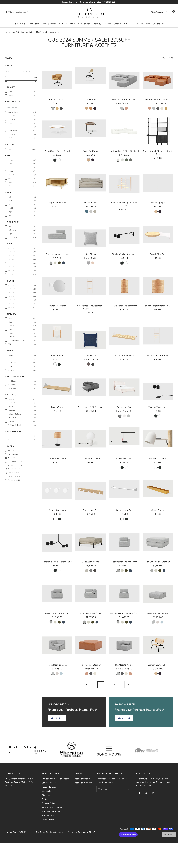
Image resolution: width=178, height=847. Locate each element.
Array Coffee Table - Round (57, 151)
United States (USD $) (16, 832)
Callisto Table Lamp (91, 458)
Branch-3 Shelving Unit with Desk (124, 204)
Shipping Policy (48, 803)
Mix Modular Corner (124, 665)
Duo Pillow (91, 355)
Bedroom (63, 24)
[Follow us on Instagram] (146, 792)
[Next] (127, 684)
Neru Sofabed (90, 202)
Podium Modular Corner (91, 613)
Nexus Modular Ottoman (157, 613)
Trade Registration (82, 779)
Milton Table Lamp (57, 458)
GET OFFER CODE (109, 2)
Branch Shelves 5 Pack (157, 355)
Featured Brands (49, 787)
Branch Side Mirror (57, 305)
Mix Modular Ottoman (91, 665)
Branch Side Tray (158, 254)
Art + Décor (129, 24)
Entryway (97, 24)
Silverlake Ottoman (91, 561)
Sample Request (49, 783)
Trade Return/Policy (83, 783)
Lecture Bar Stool (91, 99)
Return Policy (48, 815)
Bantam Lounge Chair (158, 665)
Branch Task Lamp (157, 458)
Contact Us (46, 799)
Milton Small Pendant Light (124, 305)
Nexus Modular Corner (57, 665)
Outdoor (117, 24)
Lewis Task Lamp (124, 458)
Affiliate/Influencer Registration (55, 779)
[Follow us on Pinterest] (153, 792)
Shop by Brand (143, 24)
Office (72, 24)
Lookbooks (46, 791)
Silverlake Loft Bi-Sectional (90, 407)
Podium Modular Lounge (57, 254)
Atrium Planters (57, 355)
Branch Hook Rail (91, 510)
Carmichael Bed (124, 407)
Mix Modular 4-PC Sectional (158, 99)
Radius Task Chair (57, 99)
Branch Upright (158, 202)
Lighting (107, 24)
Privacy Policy (48, 819)
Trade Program (157, 12)
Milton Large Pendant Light (157, 305)
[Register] (128, 789)
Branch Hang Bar (124, 510)
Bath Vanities (84, 24)
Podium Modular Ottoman (158, 561)
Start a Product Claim (51, 811)
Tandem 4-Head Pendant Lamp (57, 561)
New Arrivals (19, 24)
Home (7, 32)
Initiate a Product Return (52, 807)
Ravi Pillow (90, 254)
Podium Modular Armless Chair (124, 613)
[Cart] (172, 12)
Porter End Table (90, 151)
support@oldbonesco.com (22, 779)
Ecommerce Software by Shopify (81, 832)
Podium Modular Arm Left (57, 613)
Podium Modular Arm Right (124, 561)
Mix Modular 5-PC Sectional (124, 99)
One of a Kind (158, 24)
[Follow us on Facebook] (139, 792)
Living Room (33, 24)
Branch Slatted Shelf (124, 355)
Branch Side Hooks (57, 510)
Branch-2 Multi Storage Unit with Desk (158, 153)
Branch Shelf (57, 407)
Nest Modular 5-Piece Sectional (124, 151)
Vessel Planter (157, 510)
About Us (46, 795)
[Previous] (87, 684)
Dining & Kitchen (49, 24)
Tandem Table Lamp (157, 407)
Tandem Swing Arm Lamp (124, 254)
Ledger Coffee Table (57, 202)
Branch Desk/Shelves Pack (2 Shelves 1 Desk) (90, 307)
